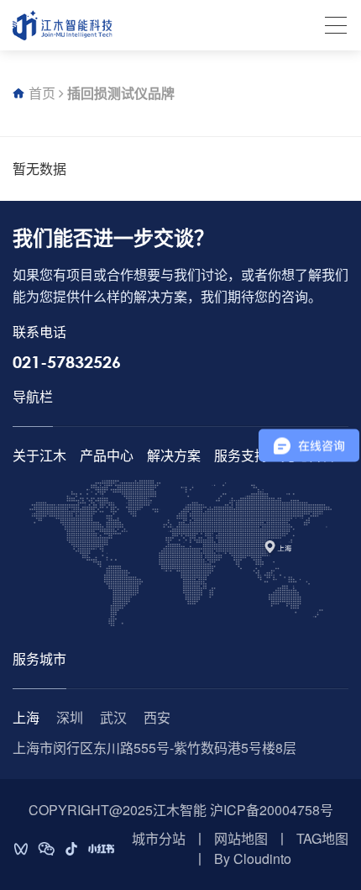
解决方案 (174, 455)
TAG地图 (322, 838)
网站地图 (241, 838)
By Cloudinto (252, 858)
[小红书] (101, 848)
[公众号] (46, 848)
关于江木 (39, 455)
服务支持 (241, 455)
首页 (42, 93)
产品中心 (106, 455)
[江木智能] (62, 25)
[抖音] (71, 848)
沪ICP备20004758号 (271, 809)
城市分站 (159, 838)
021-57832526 (67, 361)
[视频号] (21, 848)
